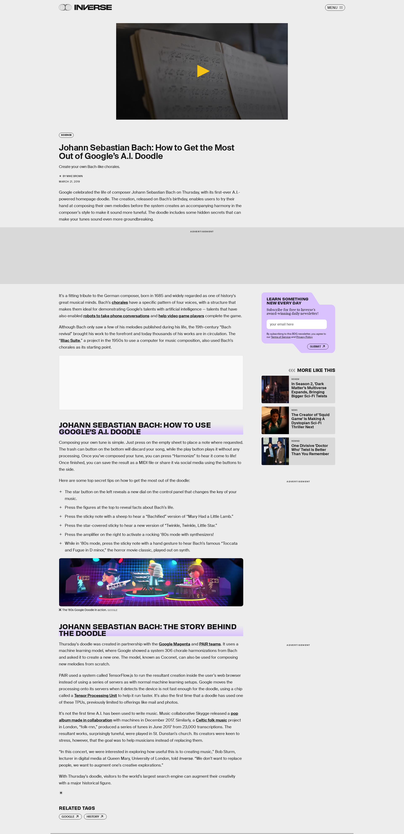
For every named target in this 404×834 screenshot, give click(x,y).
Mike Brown (74, 176)
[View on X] (151, 382)
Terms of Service (281, 337)
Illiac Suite (70, 340)
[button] (202, 71)
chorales (120, 302)
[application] (202, 71)
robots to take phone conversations (116, 316)
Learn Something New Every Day (287, 300)
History (93, 816)
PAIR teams (210, 644)
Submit (315, 346)
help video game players (181, 316)
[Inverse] (93, 7)
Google (68, 816)
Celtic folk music (211, 720)
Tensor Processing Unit (95, 695)
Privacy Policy (304, 337)
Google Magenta (174, 644)
